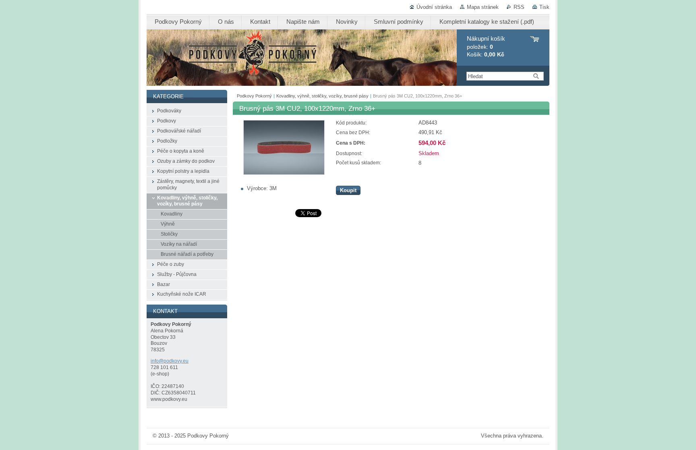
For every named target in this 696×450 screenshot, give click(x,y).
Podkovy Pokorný (254, 95)
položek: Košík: (486, 46)
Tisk (544, 7)
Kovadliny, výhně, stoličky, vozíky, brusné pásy (322, 95)
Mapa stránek (483, 7)
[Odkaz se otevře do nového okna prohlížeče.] (284, 173)
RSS (519, 7)
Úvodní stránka (434, 7)
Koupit (348, 190)
